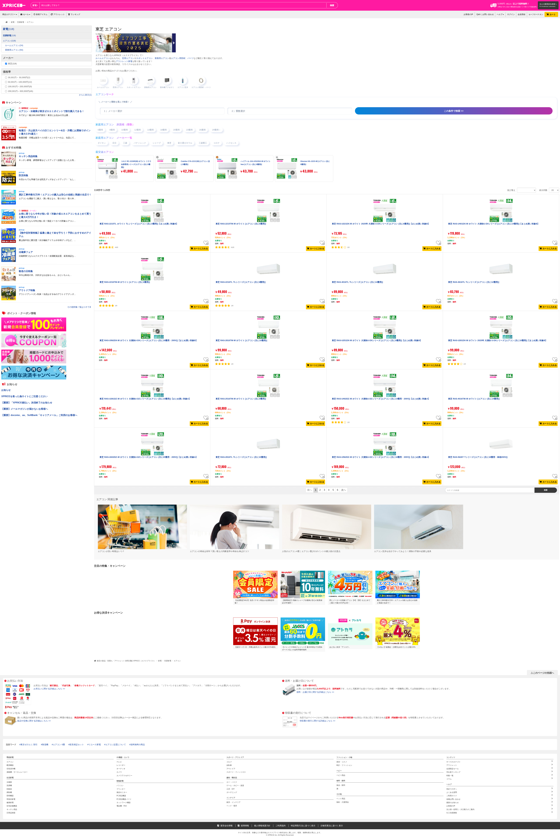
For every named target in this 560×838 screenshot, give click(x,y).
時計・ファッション (344, 765)
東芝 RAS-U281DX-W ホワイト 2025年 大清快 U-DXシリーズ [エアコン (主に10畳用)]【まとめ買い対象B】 (497, 340)
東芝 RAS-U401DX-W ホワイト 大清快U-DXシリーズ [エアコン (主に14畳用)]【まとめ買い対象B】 (493, 224)
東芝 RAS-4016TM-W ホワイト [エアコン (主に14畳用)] (474, 399)
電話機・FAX (122, 806)
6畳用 (100, 130)
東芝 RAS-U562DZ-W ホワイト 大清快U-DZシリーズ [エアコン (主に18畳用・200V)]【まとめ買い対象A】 (381, 457)
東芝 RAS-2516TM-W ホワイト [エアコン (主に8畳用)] (241, 399)
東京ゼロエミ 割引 (29, 744)
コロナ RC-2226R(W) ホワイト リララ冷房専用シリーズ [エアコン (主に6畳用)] (136, 164)
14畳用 (150, 130)
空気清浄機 (11, 769)
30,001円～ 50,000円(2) (19, 77)
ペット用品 (340, 799)
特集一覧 (449, 776)
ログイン (511, 14)
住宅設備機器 (12, 806)
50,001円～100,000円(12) (20, 82)
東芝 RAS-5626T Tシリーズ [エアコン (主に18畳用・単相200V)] (478, 457)
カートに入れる (201, 248)
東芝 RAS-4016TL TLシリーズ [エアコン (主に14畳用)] (357, 282)
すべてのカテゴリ (453, 762)
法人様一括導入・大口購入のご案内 (460, 809)
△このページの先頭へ (542, 673)
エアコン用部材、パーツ (182, 58)
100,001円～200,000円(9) (20, 86)
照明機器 (10, 796)
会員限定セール (452, 769)
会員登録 (521, 14)
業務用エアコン (162, 58)
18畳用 (163, 130)
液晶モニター (122, 792)
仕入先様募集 (451, 813)
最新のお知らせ (452, 803)
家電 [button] (35, 5)
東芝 (169, 143)
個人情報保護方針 (262, 825)
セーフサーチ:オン (536, 14)
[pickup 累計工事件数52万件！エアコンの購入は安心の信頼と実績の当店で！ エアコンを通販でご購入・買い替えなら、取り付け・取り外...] (46, 204)
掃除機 (9, 792)
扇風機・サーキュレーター (17, 772)
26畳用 (202, 130)
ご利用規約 (280, 825)
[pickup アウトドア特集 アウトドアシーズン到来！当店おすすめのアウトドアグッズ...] (46, 299)
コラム (449, 779)
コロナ (217, 143)
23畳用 (189, 130)
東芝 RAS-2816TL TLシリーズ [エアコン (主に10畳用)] (241, 457)
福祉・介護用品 (342, 802)
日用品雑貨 (11, 813)
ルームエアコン (103, 58)
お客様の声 (468, 14)
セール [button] (26, 14)
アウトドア (230, 769)
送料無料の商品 (138, 744)
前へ (309, 490)
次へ (343, 490)
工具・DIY (230, 789)
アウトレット (59, 14)
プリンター (121, 789)
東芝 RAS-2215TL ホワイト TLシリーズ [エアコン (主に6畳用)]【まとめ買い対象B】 (139, 224)
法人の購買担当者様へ (548, 4)
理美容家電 (11, 799)
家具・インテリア (233, 802)
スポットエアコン (144, 58)
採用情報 (244, 825)
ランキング (75, 14)
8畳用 (112, 130)
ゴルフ (229, 762)
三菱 (125, 143)
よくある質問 (451, 792)
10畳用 (124, 130)
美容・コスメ (341, 762)
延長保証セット (77, 744)
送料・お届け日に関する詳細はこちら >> (315, 692)
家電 (160, 661)
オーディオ (121, 769)
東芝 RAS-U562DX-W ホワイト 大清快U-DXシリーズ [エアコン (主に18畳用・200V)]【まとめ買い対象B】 (149, 340)
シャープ (157, 143)
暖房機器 (10, 765)
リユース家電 (95, 744)
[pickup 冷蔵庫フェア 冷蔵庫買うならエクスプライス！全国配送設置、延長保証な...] (46, 261)
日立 (114, 143)
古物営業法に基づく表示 (331, 825)
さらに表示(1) (85, 95)
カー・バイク (231, 782)
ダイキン (102, 143)
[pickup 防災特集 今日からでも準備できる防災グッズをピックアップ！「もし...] (46, 184)
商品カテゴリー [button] (9, 14)
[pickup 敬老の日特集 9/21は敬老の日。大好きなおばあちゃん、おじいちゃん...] (46, 280)
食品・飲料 (340, 785)
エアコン (177, 661)
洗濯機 (9, 785)
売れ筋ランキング (453, 772)
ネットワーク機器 (124, 803)
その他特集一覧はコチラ (78, 307)
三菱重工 (203, 143)
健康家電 (10, 803)
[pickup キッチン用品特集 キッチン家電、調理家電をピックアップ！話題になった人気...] (46, 165)
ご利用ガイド (451, 796)
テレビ (119, 762)
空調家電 (167, 661)
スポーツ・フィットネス (236, 772)
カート (553, 14)
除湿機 (45, 744)
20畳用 (176, 130)
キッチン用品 (12, 809)
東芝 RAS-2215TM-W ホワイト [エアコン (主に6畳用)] (241, 224)
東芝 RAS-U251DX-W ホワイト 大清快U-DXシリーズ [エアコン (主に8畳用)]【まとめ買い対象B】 (377, 340)
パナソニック (140, 143)
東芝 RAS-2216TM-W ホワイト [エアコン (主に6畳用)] (125, 282)
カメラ (119, 772)
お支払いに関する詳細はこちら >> (49, 688)
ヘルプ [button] (499, 14)
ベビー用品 (340, 775)
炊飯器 (9, 789)
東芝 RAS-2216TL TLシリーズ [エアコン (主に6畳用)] (241, 282)
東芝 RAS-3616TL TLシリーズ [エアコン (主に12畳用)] (473, 282)
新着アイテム (41, 14)
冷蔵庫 (9, 782)
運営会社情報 (226, 825)
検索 (332, 5)
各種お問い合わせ (453, 799)
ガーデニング (231, 792)
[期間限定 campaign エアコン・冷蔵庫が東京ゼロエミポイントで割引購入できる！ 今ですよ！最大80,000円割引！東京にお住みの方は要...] (46, 120)
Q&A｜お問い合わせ (485, 14)
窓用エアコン (128, 58)
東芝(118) (12, 63)
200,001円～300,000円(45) (20, 91)
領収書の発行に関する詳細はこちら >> (317, 721)
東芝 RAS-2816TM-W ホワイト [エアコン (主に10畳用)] (241, 340)
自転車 (229, 765)
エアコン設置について (115, 744)
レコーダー (121, 765)
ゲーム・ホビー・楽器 (235, 785)
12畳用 (137, 130)
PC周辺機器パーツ (124, 799)
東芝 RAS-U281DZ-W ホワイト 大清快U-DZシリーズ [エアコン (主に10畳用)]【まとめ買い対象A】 (145, 399)
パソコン (120, 785)
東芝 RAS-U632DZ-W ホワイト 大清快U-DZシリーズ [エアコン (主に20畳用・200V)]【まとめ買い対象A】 (149, 457)
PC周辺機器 (121, 796)
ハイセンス (231, 143)
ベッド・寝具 (231, 806)
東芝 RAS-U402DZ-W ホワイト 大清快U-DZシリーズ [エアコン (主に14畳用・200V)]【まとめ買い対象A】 (381, 399)
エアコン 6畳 (59, 744)
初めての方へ (451, 789)
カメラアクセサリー (124, 776)
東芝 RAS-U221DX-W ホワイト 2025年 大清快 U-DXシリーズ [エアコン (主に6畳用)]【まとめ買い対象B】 (381, 224)
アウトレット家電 (124, 61)
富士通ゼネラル (185, 143)
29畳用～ (216, 130)
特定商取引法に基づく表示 (303, 825)
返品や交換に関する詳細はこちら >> (34, 721)
